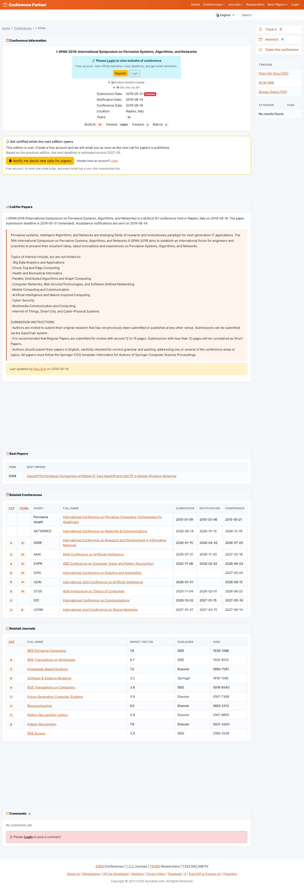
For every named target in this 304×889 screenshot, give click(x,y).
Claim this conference (281, 50)
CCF (12, 508)
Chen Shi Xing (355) (273, 73)
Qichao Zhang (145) (273, 92)
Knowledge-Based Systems (47, 669)
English (225, 15)
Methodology (92, 874)
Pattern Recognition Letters (47, 715)
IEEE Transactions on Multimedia (51, 660)
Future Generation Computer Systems (55, 697)
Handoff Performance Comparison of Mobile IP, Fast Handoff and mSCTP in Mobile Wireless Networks (101, 476)
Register (120, 73)
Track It (272, 29)
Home (195, 4)
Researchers (255, 4)
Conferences (22, 28)
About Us (73, 874)
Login (295, 4)
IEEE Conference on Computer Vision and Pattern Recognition (108, 564)
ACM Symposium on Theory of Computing (93, 591)
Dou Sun (40, 369)
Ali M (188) (266, 83)
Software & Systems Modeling (49, 678)
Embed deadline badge (129, 82)
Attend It (273, 39)
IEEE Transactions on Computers (51, 687)
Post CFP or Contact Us (205, 874)
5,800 (100, 866)
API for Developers (116, 874)
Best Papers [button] (276, 4)
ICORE (24, 508)
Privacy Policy (155, 874)
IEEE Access (36, 733)
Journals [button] (234, 4)
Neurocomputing (39, 706)
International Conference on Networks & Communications (105, 531)
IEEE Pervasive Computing (46, 651)
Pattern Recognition (41, 724)
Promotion (230, 874)
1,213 (130, 866)
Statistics (137, 874)
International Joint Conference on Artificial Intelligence (103, 582)
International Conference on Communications (96, 600)
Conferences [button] (212, 4)
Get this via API (129, 87)
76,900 (155, 866)
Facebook (175, 874)
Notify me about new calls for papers (42, 161)
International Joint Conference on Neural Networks (100, 610)
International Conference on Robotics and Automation (102, 573)
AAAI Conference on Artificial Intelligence (93, 554)
